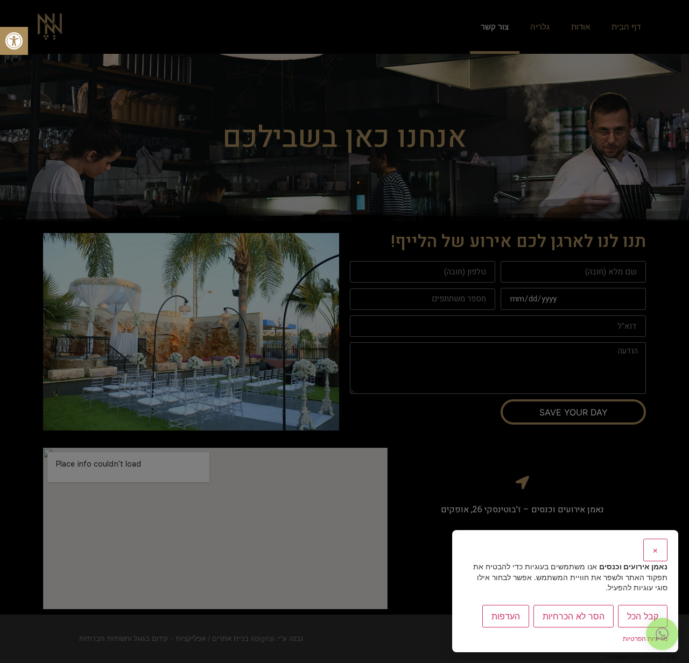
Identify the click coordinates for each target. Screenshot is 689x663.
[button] (14, 41)
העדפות (505, 616)
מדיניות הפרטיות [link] (645, 638)
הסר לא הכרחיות (573, 616)
